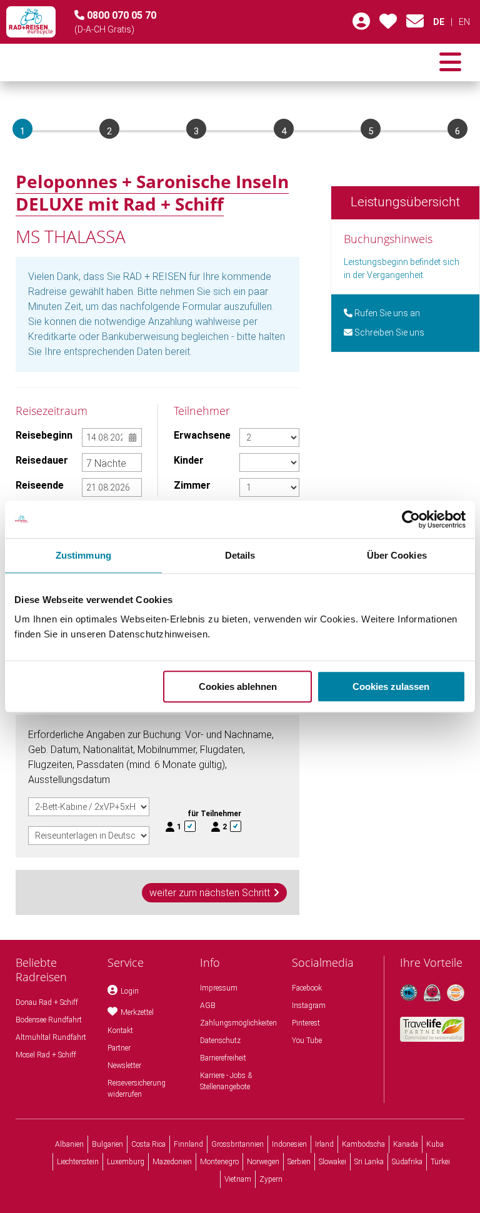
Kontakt (120, 1030)
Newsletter (124, 1065)
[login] (361, 24)
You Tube (307, 1040)
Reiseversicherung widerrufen (137, 1089)
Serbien (299, 1161)
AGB (208, 1005)
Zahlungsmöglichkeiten (238, 1023)
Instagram (309, 1005)
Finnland (188, 1144)
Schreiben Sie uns (388, 332)
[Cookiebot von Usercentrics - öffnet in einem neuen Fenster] (411, 519)
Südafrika (407, 1161)
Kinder (189, 460)
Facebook (307, 988)
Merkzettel (137, 1012)
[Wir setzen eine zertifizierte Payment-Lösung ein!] (455, 993)
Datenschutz (220, 1040)
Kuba (435, 1144)
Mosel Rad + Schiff (46, 1055)
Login (130, 991)
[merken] (388, 24)
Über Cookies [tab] (397, 555)
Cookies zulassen (390, 686)
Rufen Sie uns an (386, 313)
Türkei (440, 1161)
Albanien (69, 1144)
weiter (209, 893)
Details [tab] (240, 555)
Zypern (270, 1179)
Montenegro (219, 1161)
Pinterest (306, 1023)
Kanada (405, 1144)
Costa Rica (148, 1144)
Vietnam (237, 1179)
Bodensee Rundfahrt (49, 1020)
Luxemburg (125, 1161)
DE (438, 22)
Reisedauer (42, 460)
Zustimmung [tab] (83, 555)
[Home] (31, 22)
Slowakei (332, 1161)
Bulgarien (107, 1144)
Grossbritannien (237, 1144)
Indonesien (289, 1144)
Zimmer (192, 485)
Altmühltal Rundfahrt (51, 1037)
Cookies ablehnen (238, 686)
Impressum (219, 988)
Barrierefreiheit (223, 1058)
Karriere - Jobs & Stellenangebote (226, 1081)
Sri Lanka (369, 1161)
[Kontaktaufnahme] (415, 24)
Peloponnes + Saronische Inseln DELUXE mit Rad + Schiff (152, 192)
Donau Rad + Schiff (47, 1002)
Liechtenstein (78, 1161)
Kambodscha (363, 1144)
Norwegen (263, 1161)
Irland (324, 1144)
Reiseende (40, 485)
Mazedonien (172, 1161)
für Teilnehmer (214, 813)
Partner (119, 1048)
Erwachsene (202, 435)
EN (464, 22)
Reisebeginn (44, 435)
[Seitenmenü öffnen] (450, 62)
